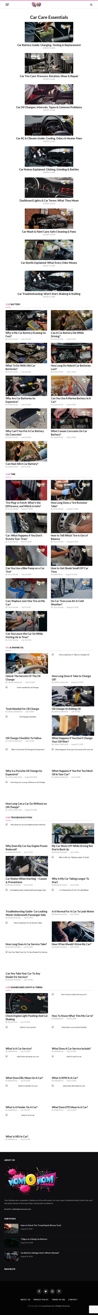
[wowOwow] (49, 5)
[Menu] (7, 5)
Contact (72, 1300)
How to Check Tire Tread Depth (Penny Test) (41, 1225)
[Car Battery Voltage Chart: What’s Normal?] (11, 1256)
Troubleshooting (19, 817)
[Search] (91, 5)
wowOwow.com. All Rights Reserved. (56, 1306)
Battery (13, 304)
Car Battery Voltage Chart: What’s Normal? (40, 1253)
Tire (10, 474)
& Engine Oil (15, 647)
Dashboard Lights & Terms (24, 987)
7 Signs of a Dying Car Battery (34, 1239)
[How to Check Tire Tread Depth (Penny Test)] (11, 1228)
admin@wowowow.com (21, 1209)
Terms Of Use (58, 1300)
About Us (25, 1300)
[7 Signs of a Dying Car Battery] (11, 1242)
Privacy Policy (41, 1300)
